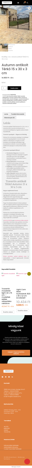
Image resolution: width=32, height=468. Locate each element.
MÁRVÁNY (7, 428)
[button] (18, 2)
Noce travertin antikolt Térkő (13, 96)
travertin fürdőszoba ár (7, 100)
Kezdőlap (4, 57)
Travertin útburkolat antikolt (9, 103)
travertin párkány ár (20, 102)
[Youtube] (9, 377)
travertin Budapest (13, 99)
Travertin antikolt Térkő (15, 97)
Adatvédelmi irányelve (11, 447)
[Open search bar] (27, 2)
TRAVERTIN (13, 94)
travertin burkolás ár (23, 99)
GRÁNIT (6, 430)
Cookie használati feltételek (12, 449)
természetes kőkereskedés (21, 220)
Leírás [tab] (6, 114)
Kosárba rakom (14, 88)
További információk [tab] (17, 114)
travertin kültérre (18, 100)
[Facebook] (5, 377)
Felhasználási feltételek (11, 445)
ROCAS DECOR (8, 220)
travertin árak (5, 99)
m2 (9, 57)
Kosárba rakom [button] (8, 312)
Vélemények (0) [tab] (9, 117)
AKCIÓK (6, 427)
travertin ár (24, 97)
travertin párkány (11, 102)
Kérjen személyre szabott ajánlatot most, (15, 256)
